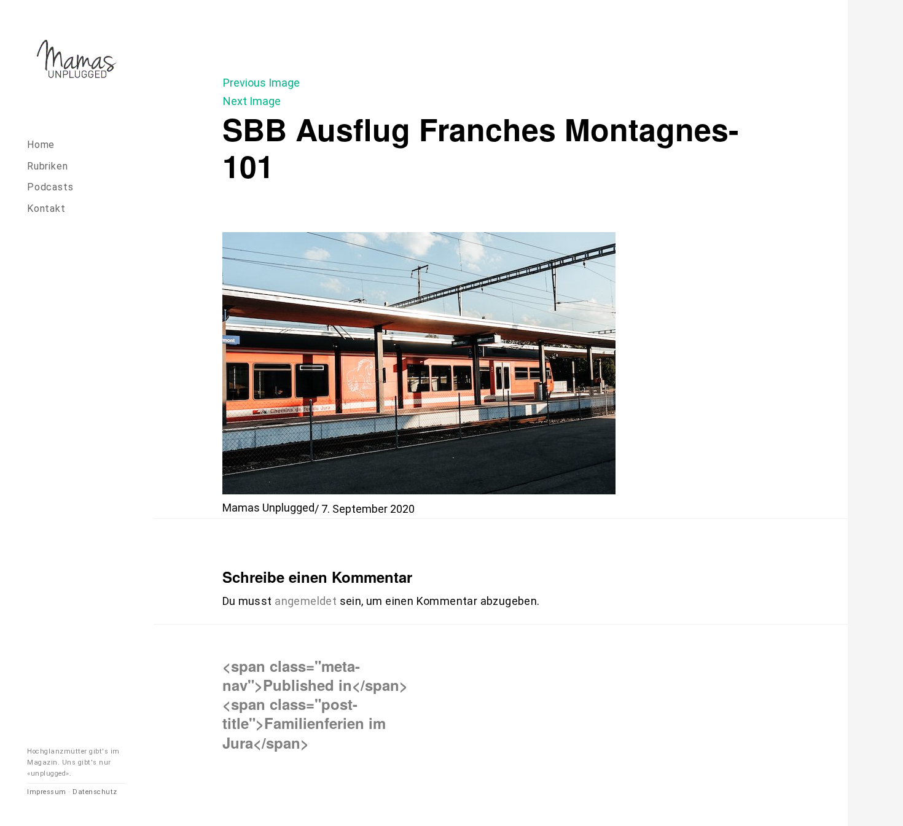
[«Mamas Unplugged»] (77, 61)
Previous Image (261, 82)
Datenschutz (94, 792)
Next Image (252, 101)
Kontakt (46, 208)
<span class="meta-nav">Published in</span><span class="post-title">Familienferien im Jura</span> (315, 703)
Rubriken (47, 166)
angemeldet (306, 600)
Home (41, 144)
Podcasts (50, 187)
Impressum (46, 792)
